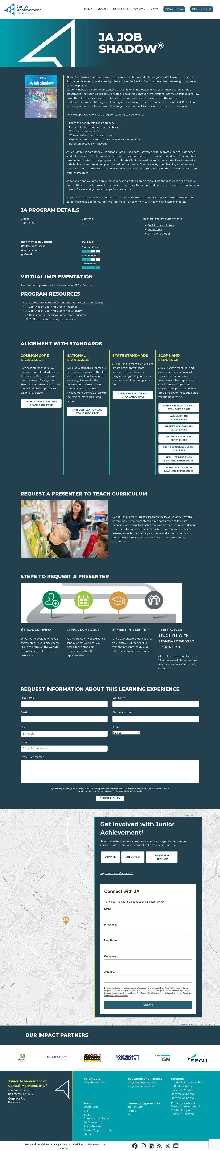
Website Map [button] (92, 1144)
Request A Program (162, 857)
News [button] (87, 1134)
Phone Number (123, 712)
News (154, 9)
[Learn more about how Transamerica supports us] (163, 1058)
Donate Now (174, 9)
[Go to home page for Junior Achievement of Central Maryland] (24, 9)
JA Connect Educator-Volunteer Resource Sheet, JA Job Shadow (65, 302)
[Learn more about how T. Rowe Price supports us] (57, 1058)
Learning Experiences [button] (143, 1103)
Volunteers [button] (92, 1078)
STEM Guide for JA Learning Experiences (50, 319)
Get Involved (201, 9)
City (23, 727)
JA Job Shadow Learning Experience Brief (51, 306)
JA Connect (155, 229)
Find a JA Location (182, 1114)
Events (138, 9)
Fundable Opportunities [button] (186, 1082)
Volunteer (132, 857)
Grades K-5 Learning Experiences (179, 428)
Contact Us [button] (16, 1098)
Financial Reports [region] (182, 1090)
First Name (28, 697)
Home (88, 9)
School (25, 742)
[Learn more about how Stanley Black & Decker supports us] (22, 1058)
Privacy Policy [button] (59, 1144)
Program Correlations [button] (141, 1086)
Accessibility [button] (76, 1144)
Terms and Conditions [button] (36, 1144)
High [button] (130, 1114)
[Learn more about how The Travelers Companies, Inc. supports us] (197, 1058)
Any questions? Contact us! (116, 873)
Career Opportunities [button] (97, 1130)
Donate (110, 857)
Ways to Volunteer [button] (96, 1082)
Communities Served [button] (97, 1118)
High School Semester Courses (178, 448)
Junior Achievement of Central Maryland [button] (185, 1108)
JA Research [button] (92, 1122)
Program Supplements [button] (142, 1082)
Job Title (109, 972)
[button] (107, 9)
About (101, 9)
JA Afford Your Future (161, 225)
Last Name (119, 697)
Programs (120, 9)
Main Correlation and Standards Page (41, 403)
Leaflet (184, 1024)
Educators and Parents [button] (144, 1078)
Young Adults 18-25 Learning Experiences (179, 469)
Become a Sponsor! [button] (183, 1094)
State (115, 727)
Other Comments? (32, 756)
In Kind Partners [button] (181, 1086)
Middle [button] (131, 1110)
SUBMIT (148, 1004)
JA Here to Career (159, 233)
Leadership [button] (91, 1106)
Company (110, 956)
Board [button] (88, 1114)
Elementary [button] (135, 1106)
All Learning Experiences (179, 418)
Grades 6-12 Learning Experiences (179, 438)
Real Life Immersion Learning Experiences (179, 459)
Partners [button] (177, 1078)
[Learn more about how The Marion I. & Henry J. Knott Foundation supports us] (127, 1058)
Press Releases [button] (93, 1126)
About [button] (88, 1103)
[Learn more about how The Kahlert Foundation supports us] (92, 1058)
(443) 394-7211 (17, 1102)
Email (25, 712)
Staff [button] (87, 1110)
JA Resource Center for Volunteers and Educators (55, 314)
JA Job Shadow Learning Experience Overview (53, 310)
